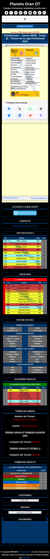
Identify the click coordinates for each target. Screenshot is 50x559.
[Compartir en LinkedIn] (20, 115)
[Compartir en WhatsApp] (30, 109)
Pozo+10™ (26, 558)
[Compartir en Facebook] (9, 109)
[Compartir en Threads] (41, 109)
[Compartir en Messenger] (9, 115)
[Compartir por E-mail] (30, 115)
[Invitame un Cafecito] (25, 213)
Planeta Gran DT (25, 552)
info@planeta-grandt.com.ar (25, 226)
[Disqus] (25, 160)
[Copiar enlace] (41, 115)
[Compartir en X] (20, 109)
